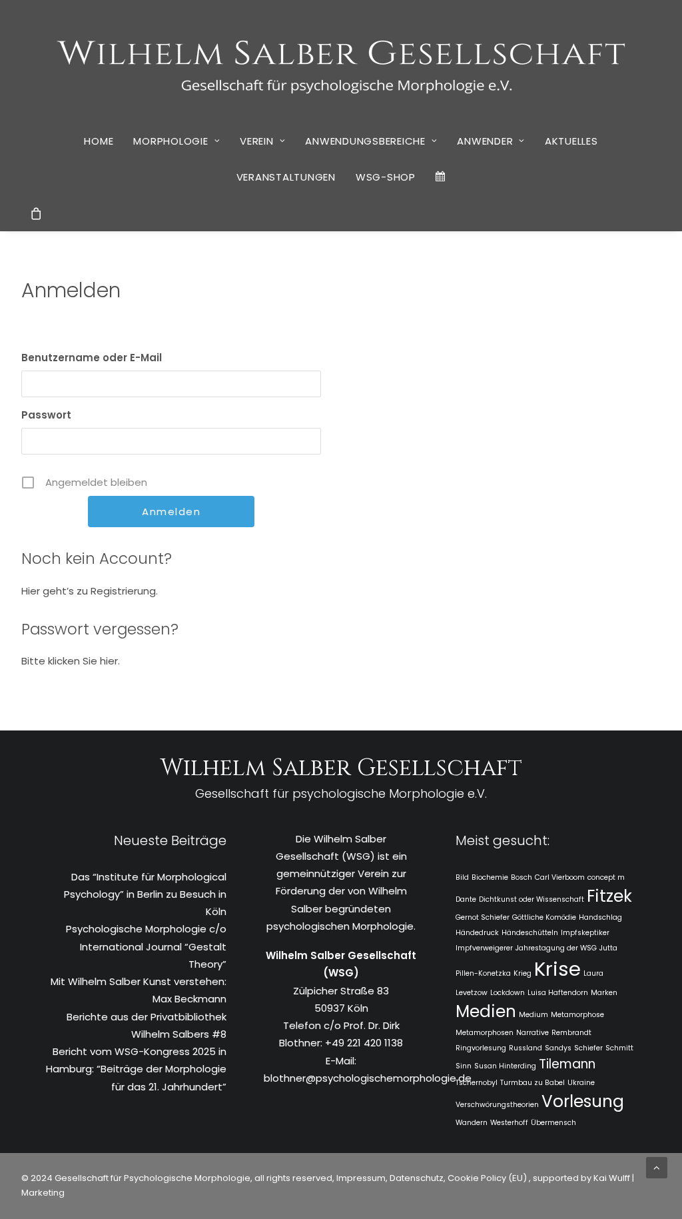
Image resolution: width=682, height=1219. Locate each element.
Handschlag (600, 917)
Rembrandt (571, 1033)
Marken (604, 993)
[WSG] (341, 61)
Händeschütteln (530, 933)
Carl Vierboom (560, 877)
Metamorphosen (484, 1033)
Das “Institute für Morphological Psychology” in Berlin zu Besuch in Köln (145, 894)
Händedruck (477, 933)
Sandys (558, 1048)
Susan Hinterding (505, 1066)
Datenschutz (417, 1178)
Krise (557, 968)
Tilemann (567, 1064)
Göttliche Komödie (544, 917)
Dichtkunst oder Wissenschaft (531, 899)
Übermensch (553, 1123)
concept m (606, 877)
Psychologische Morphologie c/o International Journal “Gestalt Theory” (146, 946)
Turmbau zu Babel (532, 1083)
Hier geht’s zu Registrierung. (89, 591)
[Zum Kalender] (441, 177)
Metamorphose (577, 1015)
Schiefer (588, 1048)
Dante (466, 899)
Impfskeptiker (585, 933)
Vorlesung (582, 1101)
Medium (533, 1015)
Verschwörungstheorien (497, 1105)
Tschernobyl (477, 1083)
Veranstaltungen (286, 177)
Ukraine (581, 1083)
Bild (462, 877)
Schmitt (619, 1048)
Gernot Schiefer (483, 917)
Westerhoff (509, 1123)
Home (98, 141)
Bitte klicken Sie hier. (70, 661)
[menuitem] (98, 141)
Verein (257, 141)
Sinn (464, 1066)
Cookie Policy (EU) (488, 1178)
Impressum (360, 1178)
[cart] (36, 213)
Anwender (485, 141)
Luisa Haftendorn (557, 993)
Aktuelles (571, 141)
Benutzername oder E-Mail (91, 358)
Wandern (472, 1123)
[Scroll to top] (656, 1167)
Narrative (532, 1033)
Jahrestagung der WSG (556, 948)
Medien (486, 1011)
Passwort (46, 415)
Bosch (521, 877)
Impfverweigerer (484, 948)
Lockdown (507, 993)
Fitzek (609, 896)
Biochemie (490, 877)
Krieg (522, 973)
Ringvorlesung (481, 1048)
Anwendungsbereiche (365, 141)
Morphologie (170, 141)
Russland (525, 1048)
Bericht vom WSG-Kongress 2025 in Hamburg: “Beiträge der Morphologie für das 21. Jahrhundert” (136, 1069)
